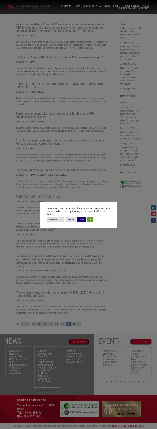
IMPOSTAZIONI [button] (55, 219)
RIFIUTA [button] (71, 219)
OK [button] (90, 219)
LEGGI (81, 219)
